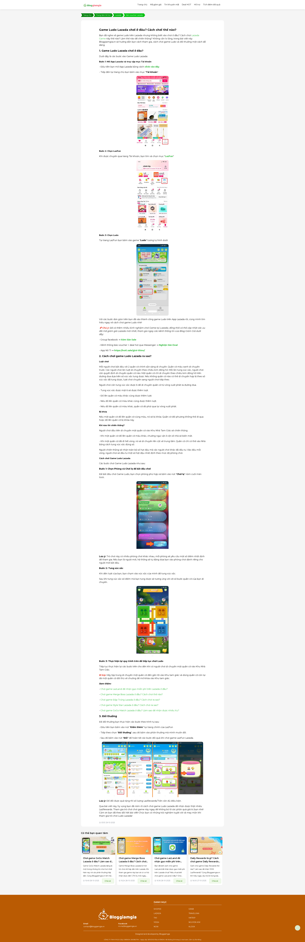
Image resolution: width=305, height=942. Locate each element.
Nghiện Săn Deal (168, 345)
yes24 (156, 922)
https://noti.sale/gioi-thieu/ (129, 350)
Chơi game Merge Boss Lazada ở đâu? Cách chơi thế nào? (132, 694)
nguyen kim (194, 922)
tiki (155, 918)
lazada (157, 913)
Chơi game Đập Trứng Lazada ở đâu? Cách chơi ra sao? (130, 699)
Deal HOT (186, 4)
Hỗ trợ (197, 4)
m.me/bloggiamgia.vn (127, 926)
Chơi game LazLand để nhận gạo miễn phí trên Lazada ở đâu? (134, 689)
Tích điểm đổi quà (211, 4)
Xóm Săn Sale (128, 339)
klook (192, 927)
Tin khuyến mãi (171, 4)
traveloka (194, 913)
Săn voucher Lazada (134, 15)
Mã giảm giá (155, 4)
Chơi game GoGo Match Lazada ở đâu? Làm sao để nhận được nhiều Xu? (140, 710)
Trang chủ (142, 4)
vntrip (192, 918)
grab (191, 909)
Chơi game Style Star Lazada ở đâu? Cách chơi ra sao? (129, 705)
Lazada (118, 15)
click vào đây (152, 66)
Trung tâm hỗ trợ (103, 15)
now (156, 927)
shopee (157, 909)
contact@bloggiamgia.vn (93, 926)
